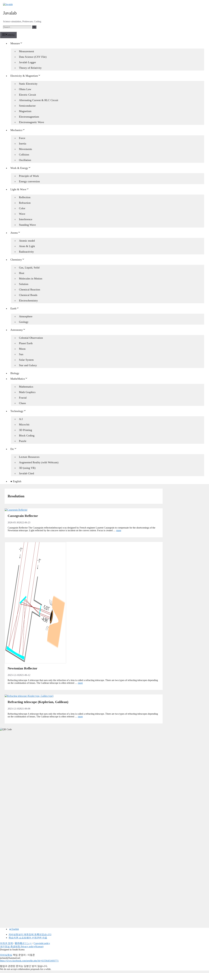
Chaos (22, 403)
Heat (21, 273)
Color (22, 208)
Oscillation (25, 160)
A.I (21, 419)
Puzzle (22, 441)
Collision (24, 154)
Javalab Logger (27, 62)
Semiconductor (27, 105)
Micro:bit (24, 424)
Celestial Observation (31, 337)
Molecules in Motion (30, 278)
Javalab (10, 12)
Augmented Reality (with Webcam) (38, 462)
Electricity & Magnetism (24, 75)
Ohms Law (25, 89)
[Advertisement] (23, 781)
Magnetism (25, 111)
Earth (13, 308)
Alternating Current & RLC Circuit (38, 100)
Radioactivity (26, 251)
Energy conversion (29, 181)
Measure (15, 43)
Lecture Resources (29, 456)
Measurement (26, 51)
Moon (22, 348)
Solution (23, 284)
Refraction (25, 202)
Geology (23, 321)
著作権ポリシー (23, 943)
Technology (16, 411)
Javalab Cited (26, 473)
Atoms (14, 232)
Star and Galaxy (28, 365)
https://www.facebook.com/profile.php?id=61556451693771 (29, 960)
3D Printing (25, 430)
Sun (21, 354)
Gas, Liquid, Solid (29, 267)
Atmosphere (25, 316)
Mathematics (26, 386)
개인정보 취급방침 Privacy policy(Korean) (21, 946)
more (118, 530)
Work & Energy (19, 167)
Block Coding (26, 435)
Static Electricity (28, 83)
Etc (12, 448)
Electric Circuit (27, 94)
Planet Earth (26, 343)
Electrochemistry (28, 300)
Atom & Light (27, 246)
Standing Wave (27, 224)
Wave (22, 213)
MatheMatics (17, 378)
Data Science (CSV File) (33, 56)
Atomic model (27, 240)
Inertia (22, 143)
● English (15, 481)
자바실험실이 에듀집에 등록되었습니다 (30, 934)
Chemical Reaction (29, 289)
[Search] (34, 27)
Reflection (24, 197)
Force (22, 138)
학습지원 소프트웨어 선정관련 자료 (28, 937)
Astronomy (16, 329)
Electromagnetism (29, 116)
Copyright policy (42, 943)
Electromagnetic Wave (31, 122)
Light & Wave (18, 189)
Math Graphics (27, 392)
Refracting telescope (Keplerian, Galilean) (38, 702)
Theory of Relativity (30, 67)
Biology (14, 373)
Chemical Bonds (28, 295)
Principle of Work (29, 175)
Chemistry (16, 259)
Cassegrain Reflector (23, 516)
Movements (25, 149)
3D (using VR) (27, 467)
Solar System (26, 359)
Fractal (23, 397)
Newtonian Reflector (22, 668)
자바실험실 (6, 955)
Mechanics (16, 130)
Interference (25, 219)
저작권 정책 (6, 943)
